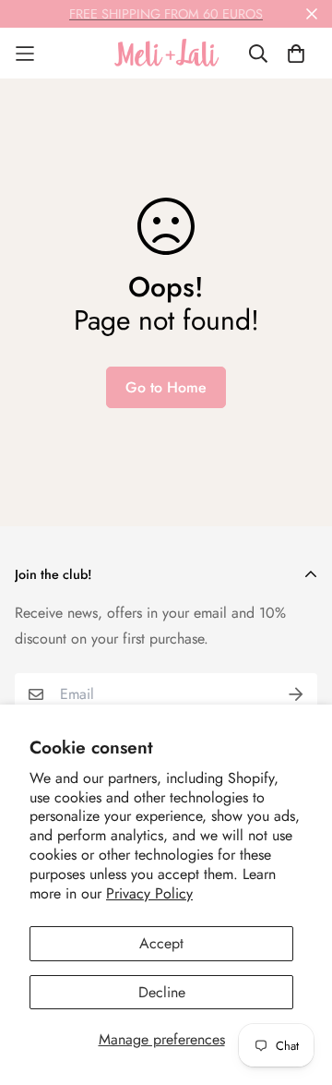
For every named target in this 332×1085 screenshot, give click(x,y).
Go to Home (166, 387)
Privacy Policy (149, 893)
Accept (161, 943)
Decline (161, 992)
